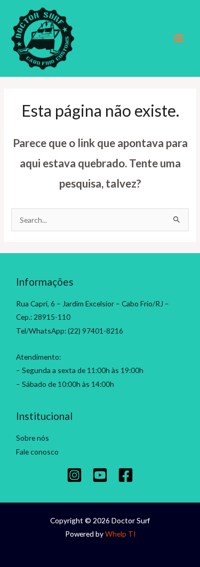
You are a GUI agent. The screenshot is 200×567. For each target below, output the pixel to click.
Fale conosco (37, 451)
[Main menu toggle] (179, 38)
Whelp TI (120, 533)
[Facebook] (125, 475)
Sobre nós (32, 437)
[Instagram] (74, 475)
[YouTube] (100, 475)
